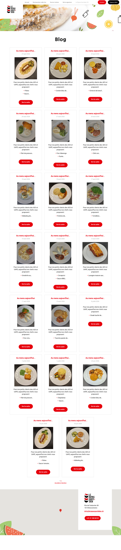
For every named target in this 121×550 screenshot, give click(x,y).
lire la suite (26, 102)
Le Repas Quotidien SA (82, 2)
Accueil (27, 2)
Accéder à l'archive (60, 483)
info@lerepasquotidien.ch (94, 511)
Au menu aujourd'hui (26, 298)
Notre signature (67, 2)
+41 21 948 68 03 (93, 518)
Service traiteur (54, 2)
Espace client (113, 2)
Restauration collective (39, 2)
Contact (102, 2)
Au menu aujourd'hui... (25, 51)
